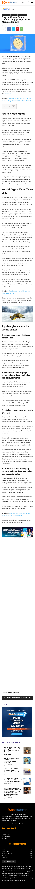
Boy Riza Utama (8, 25)
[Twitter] (13, 29)
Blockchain (14, 15)
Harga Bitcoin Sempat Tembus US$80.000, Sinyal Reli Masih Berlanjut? (11, 760)
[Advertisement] (17, 614)
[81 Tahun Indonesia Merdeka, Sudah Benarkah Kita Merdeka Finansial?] (27, 781)
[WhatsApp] (21, 29)
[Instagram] (16, 823)
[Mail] (19, 823)
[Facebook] (9, 29)
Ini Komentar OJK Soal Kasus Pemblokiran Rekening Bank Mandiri (12, 770)
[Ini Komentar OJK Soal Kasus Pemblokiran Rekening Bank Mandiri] (27, 771)
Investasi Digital (22, 15)
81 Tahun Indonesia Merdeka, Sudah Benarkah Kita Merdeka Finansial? (13, 780)
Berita (3, 15)
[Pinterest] (17, 29)
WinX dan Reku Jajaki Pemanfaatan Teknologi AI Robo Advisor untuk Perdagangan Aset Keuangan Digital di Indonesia (12, 792)
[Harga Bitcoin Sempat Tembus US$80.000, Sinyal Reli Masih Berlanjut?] (27, 760)
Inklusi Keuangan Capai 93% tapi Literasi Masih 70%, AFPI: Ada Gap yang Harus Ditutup (12, 750)
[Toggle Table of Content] (13, 106)
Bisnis (8, 15)
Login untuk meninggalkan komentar (17, 697)
